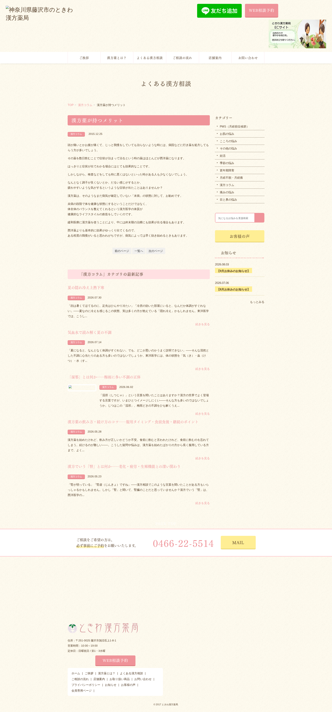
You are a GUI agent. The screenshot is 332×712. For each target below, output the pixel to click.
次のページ (156, 251)
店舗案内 (215, 57)
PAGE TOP (166, 523)
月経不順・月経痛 (231, 177)
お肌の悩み (227, 133)
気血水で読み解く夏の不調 (89, 332)
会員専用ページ (81, 690)
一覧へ (138, 251)
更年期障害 (227, 170)
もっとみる (257, 301)
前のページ (122, 251)
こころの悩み (228, 141)
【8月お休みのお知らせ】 (233, 289)
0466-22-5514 (183, 542)
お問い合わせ (248, 57)
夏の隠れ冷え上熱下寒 (86, 287)
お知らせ (110, 684)
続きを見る (202, 324)
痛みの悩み (227, 192)
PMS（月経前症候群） (234, 126)
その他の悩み (228, 148)
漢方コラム (85, 105)
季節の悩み (227, 163)
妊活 (223, 155)
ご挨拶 (84, 57)
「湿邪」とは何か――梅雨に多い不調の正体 (104, 377)
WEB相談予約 (261, 10)
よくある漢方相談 (150, 57)
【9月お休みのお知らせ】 (233, 271)
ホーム (75, 673)
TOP (71, 105)
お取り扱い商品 (120, 679)
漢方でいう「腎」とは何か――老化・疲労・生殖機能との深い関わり (124, 466)
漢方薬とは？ (117, 57)
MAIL (238, 542)
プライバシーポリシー (85, 684)
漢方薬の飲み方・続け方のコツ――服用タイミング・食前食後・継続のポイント (133, 421)
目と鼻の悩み (228, 199)
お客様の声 (240, 236)
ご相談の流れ (182, 57)
